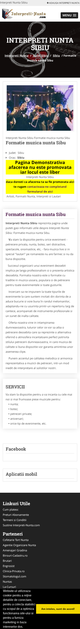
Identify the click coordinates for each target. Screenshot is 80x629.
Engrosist (9, 566)
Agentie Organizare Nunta (19, 545)
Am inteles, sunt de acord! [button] (58, 608)
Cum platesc (10, 509)
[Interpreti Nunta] (24, 13)
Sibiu (56, 55)
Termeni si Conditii (14, 520)
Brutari (7, 560)
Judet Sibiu (40, 55)
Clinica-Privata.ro (14, 571)
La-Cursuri (9, 586)
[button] (69, 15)
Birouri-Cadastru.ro (15, 555)
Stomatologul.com (14, 576)
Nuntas (7, 581)
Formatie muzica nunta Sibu (36, 214)
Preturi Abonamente (16, 514)
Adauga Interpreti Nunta (64, 2)
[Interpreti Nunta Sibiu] (40, 108)
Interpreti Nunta (16, 55)
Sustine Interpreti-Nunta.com (21, 525)
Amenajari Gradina (15, 550)
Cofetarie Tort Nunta (15, 539)
